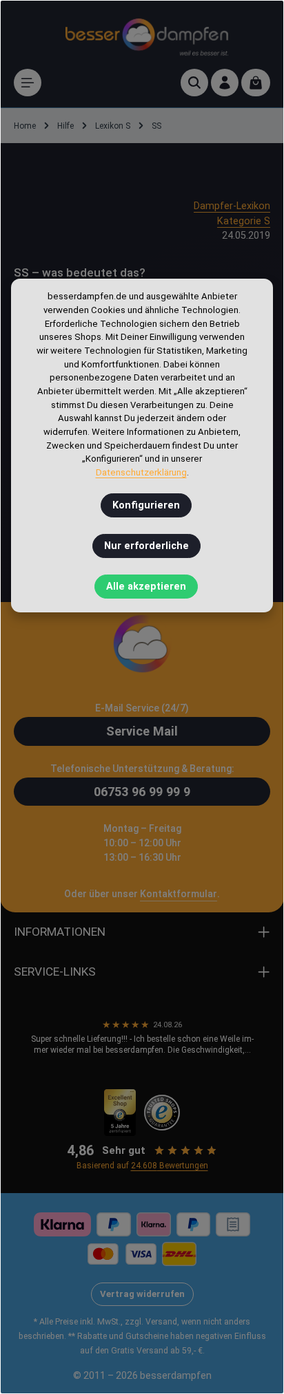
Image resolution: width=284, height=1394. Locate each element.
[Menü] (27, 82)
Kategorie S (243, 221)
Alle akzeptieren (146, 586)
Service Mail (142, 731)
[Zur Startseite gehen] (146, 35)
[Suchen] (194, 82)
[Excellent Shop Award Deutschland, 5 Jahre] (120, 1112)
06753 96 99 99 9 (142, 791)
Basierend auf (142, 1165)
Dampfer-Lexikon (232, 206)
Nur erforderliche (146, 546)
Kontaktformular (178, 893)
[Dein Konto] (225, 82)
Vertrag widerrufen (142, 1294)
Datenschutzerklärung (141, 472)
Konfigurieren (146, 505)
